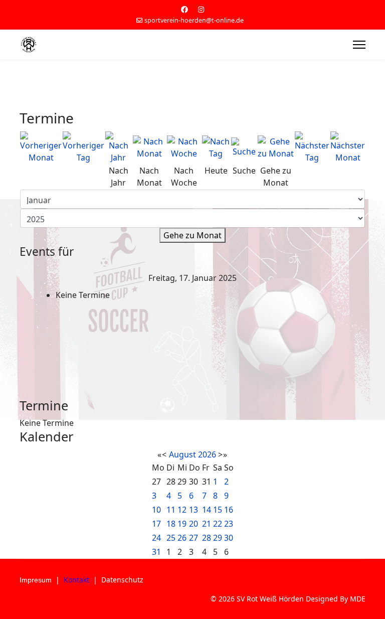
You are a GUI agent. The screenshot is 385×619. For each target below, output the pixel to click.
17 (156, 523)
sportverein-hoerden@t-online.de (194, 20)
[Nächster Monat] (347, 147)
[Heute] (216, 147)
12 (181, 509)
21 (206, 523)
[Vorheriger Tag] (83, 147)
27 (193, 537)
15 (217, 509)
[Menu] (359, 45)
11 (170, 509)
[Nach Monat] (149, 147)
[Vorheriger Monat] (41, 147)
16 (228, 509)
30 (228, 537)
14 (206, 509)
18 (170, 523)
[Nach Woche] (184, 147)
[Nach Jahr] (118, 147)
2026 (207, 454)
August (182, 454)
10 (156, 509)
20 (193, 523)
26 (181, 537)
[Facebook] (184, 9)
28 (206, 537)
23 (228, 523)
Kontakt (76, 579)
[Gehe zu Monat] (276, 147)
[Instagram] (201, 9)
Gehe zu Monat (192, 235)
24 (156, 537)
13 (193, 509)
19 (181, 523)
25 (170, 537)
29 (217, 537)
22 (217, 523)
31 (156, 551)
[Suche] (243, 147)
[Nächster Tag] (312, 147)
